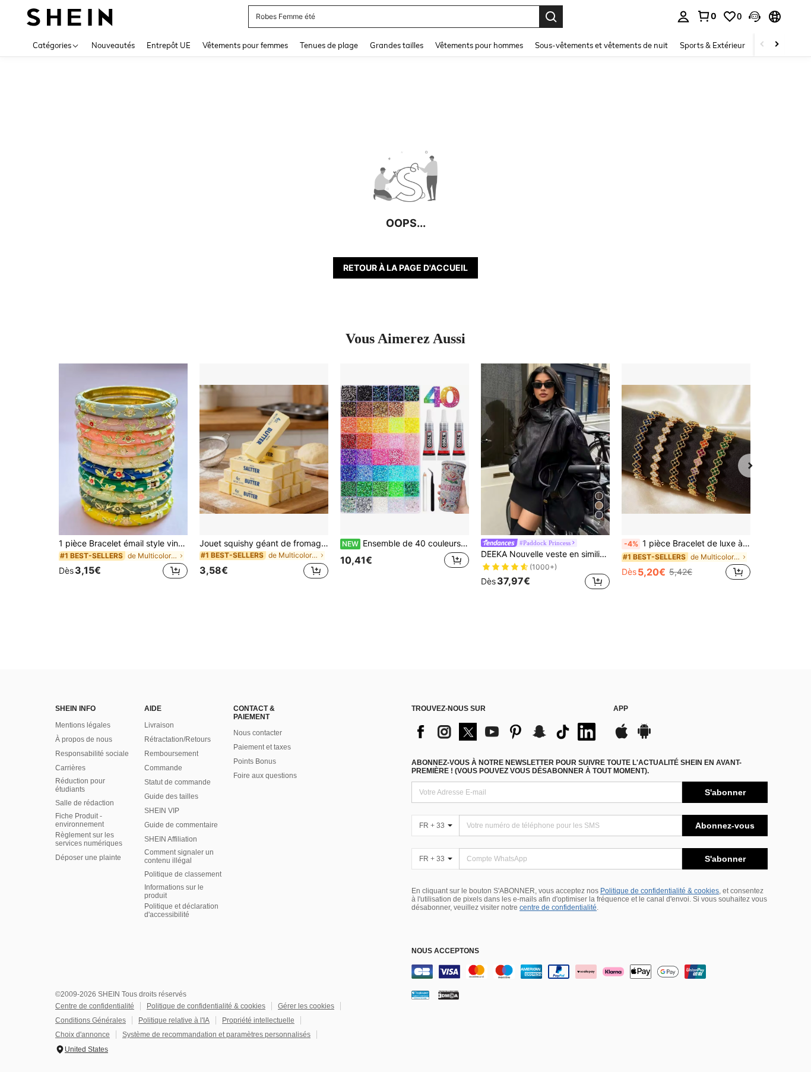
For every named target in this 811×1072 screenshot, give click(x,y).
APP (620, 709)
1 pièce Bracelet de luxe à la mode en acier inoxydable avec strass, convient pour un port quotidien (687, 543)
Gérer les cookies (306, 1006)
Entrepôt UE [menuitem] (169, 45)
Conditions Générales (90, 1020)
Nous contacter (257, 733)
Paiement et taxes (262, 747)
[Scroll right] (776, 44)
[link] (706, 16)
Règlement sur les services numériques (88, 839)
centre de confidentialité (558, 907)
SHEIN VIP (161, 811)
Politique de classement (182, 874)
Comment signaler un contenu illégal (179, 856)
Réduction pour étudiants (80, 785)
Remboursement (171, 754)
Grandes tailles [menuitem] (396, 45)
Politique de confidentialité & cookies (659, 891)
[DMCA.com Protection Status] (448, 995)
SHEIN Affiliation (170, 839)
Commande (163, 768)
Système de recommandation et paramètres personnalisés (216, 1034)
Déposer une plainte (88, 857)
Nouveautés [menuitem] (113, 45)
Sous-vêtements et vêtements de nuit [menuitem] (601, 45)
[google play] (644, 737)
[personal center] (683, 17)
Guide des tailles (171, 796)
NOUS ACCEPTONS (445, 951)
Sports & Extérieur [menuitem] (712, 45)
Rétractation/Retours (177, 739)
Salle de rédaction (84, 803)
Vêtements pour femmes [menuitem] (245, 45)
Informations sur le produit (174, 891)
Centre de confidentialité (94, 1006)
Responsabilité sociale (92, 754)
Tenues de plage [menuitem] (329, 45)
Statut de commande (177, 782)
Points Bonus (254, 761)
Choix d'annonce (82, 1034)
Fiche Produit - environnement (79, 820)
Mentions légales (82, 725)
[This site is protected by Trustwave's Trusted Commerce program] (420, 995)
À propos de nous (83, 739)
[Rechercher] (551, 16)
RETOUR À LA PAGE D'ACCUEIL (405, 268)
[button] (754, 17)
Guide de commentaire (181, 825)
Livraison (159, 725)
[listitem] (123, 478)
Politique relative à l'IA (174, 1020)
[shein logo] (70, 16)
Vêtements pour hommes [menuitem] (479, 45)
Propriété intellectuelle (258, 1020)
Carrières (70, 768)
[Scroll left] (762, 44)
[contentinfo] (589, 972)
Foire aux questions (265, 775)
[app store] (621, 737)
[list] (506, 732)
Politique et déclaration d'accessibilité (181, 910)
